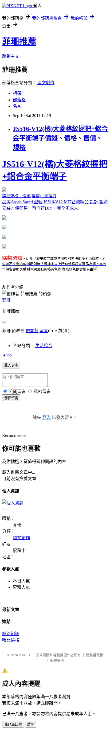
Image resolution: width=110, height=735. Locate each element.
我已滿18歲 (13, 724)
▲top (7, 355)
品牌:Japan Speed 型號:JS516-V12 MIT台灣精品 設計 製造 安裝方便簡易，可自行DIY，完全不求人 (55, 185)
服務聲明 (57, 661)
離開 (30, 724)
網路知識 (10, 633)
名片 (17, 106)
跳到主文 (10, 56)
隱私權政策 (94, 655)
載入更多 (11, 365)
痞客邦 (32, 330)
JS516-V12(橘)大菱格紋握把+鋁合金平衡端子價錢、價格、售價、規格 (60, 138)
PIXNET (25, 655)
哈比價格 (10, 640)
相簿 (17, 93)
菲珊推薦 (19, 41)
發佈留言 (11, 398)
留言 (44, 330)
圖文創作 (45, 82)
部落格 (19, 100)
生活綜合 (43, 345)
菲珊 (6, 300)
